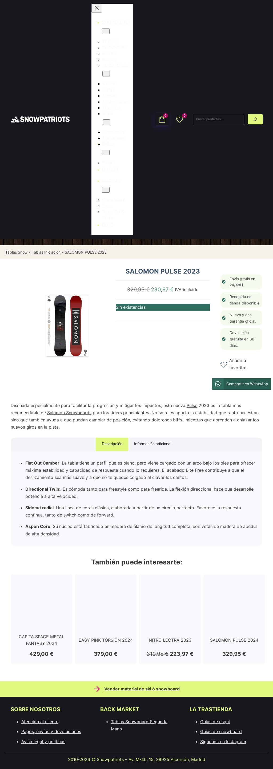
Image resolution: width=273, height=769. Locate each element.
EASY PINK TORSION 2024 (106, 640)
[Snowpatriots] (40, 119)
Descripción (112, 443)
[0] (179, 119)
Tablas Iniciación (46, 252)
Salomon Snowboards (69, 412)
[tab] (112, 444)
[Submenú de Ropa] (106, 122)
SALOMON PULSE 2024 (234, 640)
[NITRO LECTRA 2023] (170, 583)
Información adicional (152, 443)
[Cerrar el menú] (96, 8)
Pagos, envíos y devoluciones (51, 731)
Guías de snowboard (221, 731)
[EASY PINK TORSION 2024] (106, 583)
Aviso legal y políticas (43, 741)
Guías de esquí (215, 721)
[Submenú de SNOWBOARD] (106, 31)
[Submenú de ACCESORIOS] (106, 73)
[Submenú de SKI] (106, 152)
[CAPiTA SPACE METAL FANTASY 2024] (41, 583)
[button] (241, 384)
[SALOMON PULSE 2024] (234, 583)
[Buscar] (255, 119)
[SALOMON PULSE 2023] (67, 382)
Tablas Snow (16, 252)
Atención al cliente (39, 721)
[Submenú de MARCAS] (106, 190)
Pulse (192, 405)
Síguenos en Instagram (223, 741)
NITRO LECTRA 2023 (170, 640)
